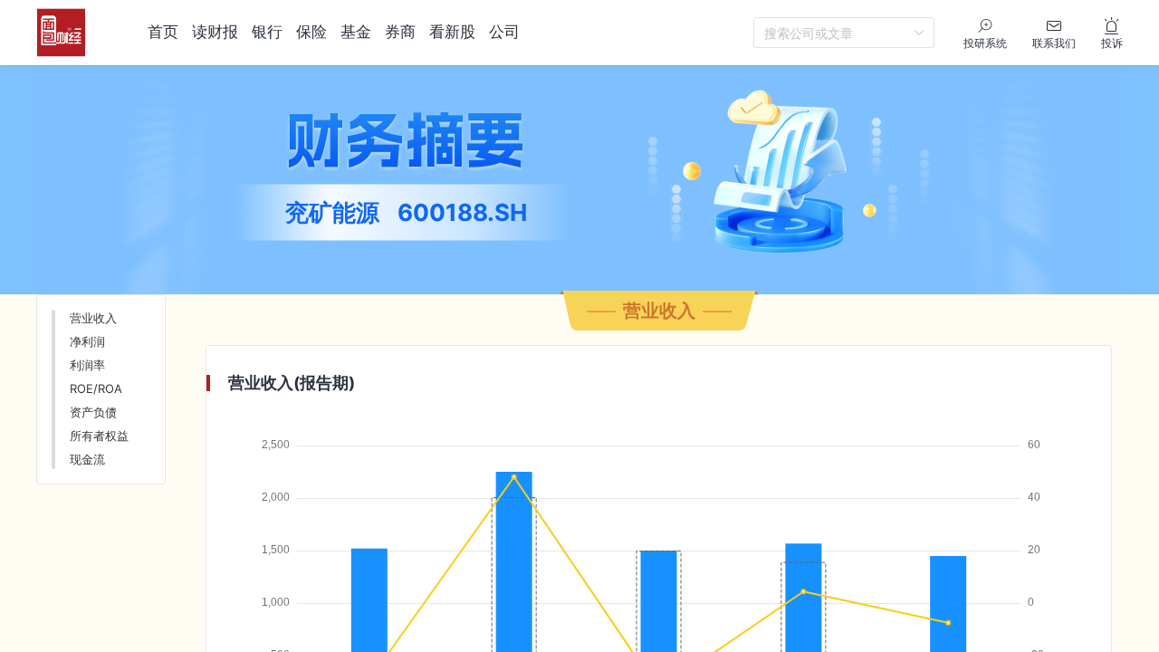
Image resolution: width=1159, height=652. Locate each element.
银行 (267, 32)
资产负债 (93, 412)
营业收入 (93, 318)
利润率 (87, 365)
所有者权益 (99, 435)
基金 (355, 32)
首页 (163, 32)
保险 (311, 32)
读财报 (215, 32)
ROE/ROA (96, 388)
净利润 (87, 341)
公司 (504, 32)
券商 (400, 32)
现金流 (87, 459)
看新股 (452, 32)
